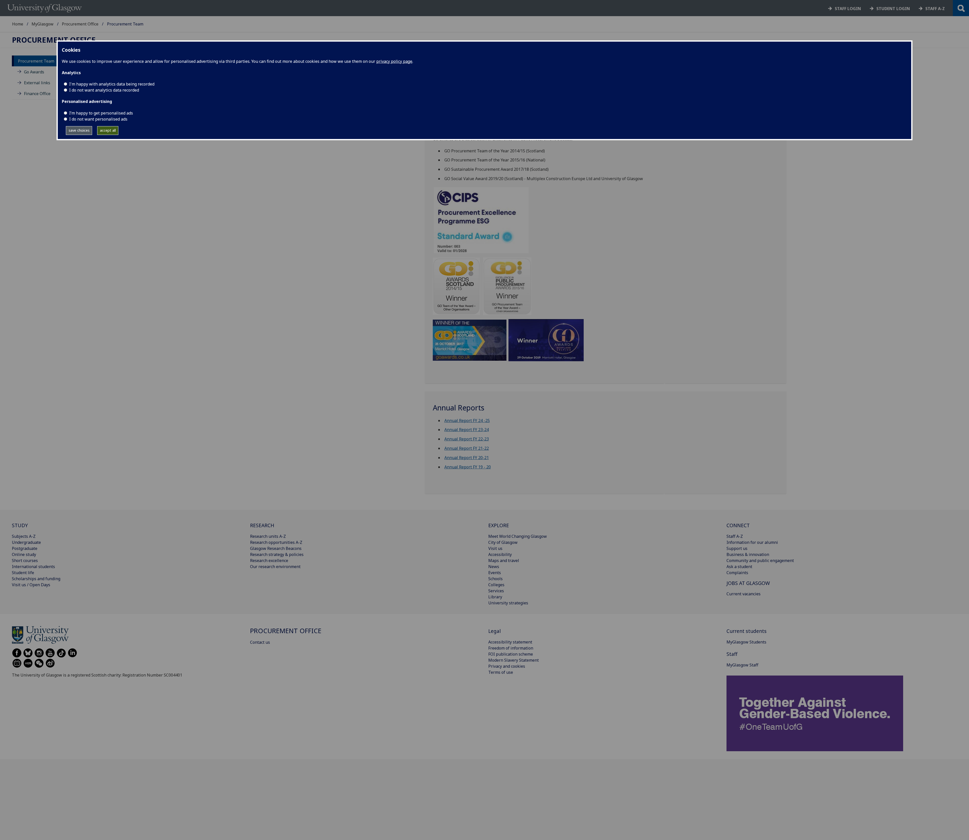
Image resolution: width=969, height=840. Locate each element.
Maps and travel (503, 560)
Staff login (848, 8)
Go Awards (34, 72)
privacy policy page (394, 61)
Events (494, 572)
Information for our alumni (752, 542)
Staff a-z (935, 8)
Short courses (25, 560)
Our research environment (275, 566)
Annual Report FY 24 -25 (467, 420)
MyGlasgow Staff (742, 665)
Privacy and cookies (506, 666)
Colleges (496, 584)
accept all (108, 130)
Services (496, 591)
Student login (893, 8)
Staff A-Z (734, 536)
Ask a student (739, 566)
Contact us (260, 642)
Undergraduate (26, 542)
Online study (24, 554)
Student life (23, 572)
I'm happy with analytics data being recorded (111, 84)
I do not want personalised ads (98, 119)
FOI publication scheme (510, 654)
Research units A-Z (268, 536)
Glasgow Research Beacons (276, 548)
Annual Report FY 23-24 (466, 429)
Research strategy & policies (277, 554)
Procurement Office (80, 24)
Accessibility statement (510, 642)
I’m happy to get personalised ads (101, 113)
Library (495, 597)
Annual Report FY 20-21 (466, 457)
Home (17, 24)
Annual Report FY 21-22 (466, 448)
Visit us (495, 548)
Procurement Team (36, 61)
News (493, 566)
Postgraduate (24, 548)
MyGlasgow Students (746, 642)
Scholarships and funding (36, 578)
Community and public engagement (760, 560)
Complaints (737, 572)
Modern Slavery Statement (513, 660)
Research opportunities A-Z (276, 542)
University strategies (508, 603)
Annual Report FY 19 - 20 (467, 467)
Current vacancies (743, 594)
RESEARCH (262, 525)
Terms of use (500, 672)
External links (37, 83)
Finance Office (37, 93)
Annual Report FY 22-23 (466, 439)
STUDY (20, 525)
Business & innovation (747, 554)
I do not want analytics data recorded (104, 90)
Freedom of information (510, 648)
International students (33, 566)
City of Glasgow (503, 542)
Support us (736, 548)
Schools (495, 578)
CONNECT (738, 525)
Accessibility (500, 554)
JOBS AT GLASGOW (748, 583)
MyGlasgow (42, 24)
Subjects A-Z (24, 536)
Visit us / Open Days (31, 584)
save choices (79, 130)
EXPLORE (498, 525)
